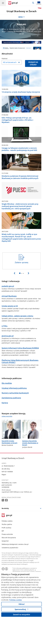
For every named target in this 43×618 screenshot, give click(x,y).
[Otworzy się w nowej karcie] (3, 500)
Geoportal (5, 541)
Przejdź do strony (33, 63)
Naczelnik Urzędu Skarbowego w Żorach (9, 442)
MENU (20, 17)
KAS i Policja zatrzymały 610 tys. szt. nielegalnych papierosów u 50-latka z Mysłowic (17, 120)
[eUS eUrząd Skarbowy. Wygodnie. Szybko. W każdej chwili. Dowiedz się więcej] (21, 48)
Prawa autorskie (7, 534)
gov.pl (9, 515)
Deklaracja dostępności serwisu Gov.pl (15, 544)
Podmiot (10, 58)
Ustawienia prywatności (10, 548)
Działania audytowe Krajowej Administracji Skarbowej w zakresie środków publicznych (20, 177)
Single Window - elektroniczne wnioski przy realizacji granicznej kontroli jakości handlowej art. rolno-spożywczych (20, 206)
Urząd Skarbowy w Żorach (21, 11)
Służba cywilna (7, 524)
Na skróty (5, 508)
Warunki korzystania (9, 538)
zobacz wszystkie (7, 416)
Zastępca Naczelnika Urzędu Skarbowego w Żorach (30, 443)
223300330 (5, 487)
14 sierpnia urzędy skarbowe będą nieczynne (21, 92)
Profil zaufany (6, 528)
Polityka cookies (7, 521)
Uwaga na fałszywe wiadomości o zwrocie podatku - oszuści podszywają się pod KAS (19, 149)
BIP (3, 531)
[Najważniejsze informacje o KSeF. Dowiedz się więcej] (21, 42)
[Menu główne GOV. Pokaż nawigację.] (3, 3)
